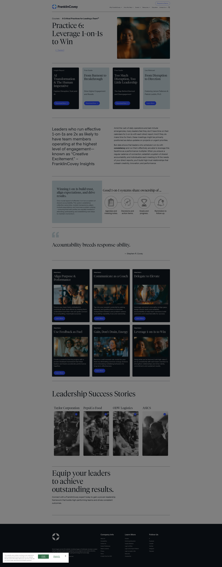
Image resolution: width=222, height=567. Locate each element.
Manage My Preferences (56, 556)
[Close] (65, 556)
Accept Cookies (43, 556)
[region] (36, 558)
